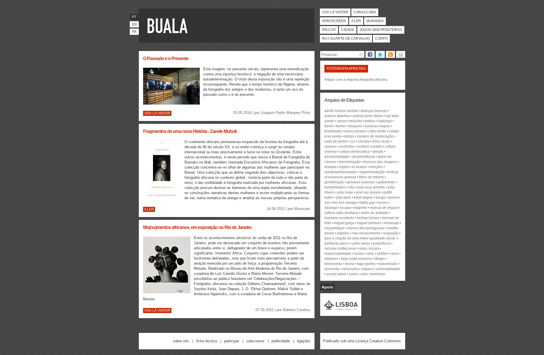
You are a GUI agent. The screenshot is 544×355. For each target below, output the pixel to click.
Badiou (370, 121)
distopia (330, 167)
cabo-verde (377, 131)
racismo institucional (340, 248)
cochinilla (346, 146)
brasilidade (333, 131)
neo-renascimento (366, 233)
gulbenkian (386, 182)
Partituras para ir (337, 243)
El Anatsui (359, 167)
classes (330, 146)
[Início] (169, 25)
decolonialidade (336, 157)
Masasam (302, 209)
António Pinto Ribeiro (367, 116)
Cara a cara (365, 12)
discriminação (349, 162)
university (331, 269)
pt (134, 17)
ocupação (390, 233)
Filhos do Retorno (371, 177)
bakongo (385, 121)
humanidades (335, 187)
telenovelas (333, 264)
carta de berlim (335, 141)
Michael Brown (368, 218)
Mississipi (391, 223)
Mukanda (375, 21)
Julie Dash (343, 197)
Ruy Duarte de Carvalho (346, 39)
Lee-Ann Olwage (345, 203)
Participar (231, 341)
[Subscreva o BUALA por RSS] (390, 54)
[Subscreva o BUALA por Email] (400, 54)
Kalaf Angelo (363, 197)
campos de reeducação (375, 136)
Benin (328, 126)
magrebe (360, 208)
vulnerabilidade (388, 269)
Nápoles (343, 233)
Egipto (344, 167)
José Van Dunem (368, 192)
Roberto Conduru (296, 310)
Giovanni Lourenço (361, 182)
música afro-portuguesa (365, 228)
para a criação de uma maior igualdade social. (360, 238)
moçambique (334, 228)
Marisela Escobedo (339, 218)
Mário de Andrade (374, 213)
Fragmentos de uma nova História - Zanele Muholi (189, 131)
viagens (367, 269)
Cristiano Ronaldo (369, 146)
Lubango (330, 208)
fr (134, 32)
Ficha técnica (206, 341)
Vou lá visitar (335, 12)
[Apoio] (340, 313)
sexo (394, 254)
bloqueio (355, 126)
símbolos (331, 259)
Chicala (363, 141)
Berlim (341, 126)
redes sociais (369, 248)
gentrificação (334, 182)
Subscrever (255, 341)
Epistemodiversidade (340, 172)
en (134, 24)
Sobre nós (181, 341)
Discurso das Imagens (380, 162)
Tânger (380, 259)
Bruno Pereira (355, 131)
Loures (382, 203)
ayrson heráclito (349, 121)
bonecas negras (377, 126)
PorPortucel (381, 243)
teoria (349, 264)
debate (378, 152)
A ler (356, 21)
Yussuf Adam (336, 274)
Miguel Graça (344, 223)
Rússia (359, 254)
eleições (376, 167)
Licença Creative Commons (378, 341)
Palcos (329, 30)
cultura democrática (354, 152)
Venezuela (350, 269)
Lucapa (345, 208)
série (370, 254)
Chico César (381, 141)
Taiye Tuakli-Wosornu (356, 259)
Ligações (304, 341)
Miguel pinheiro (369, 223)
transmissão (388, 264)
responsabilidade (337, 254)
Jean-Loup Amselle (371, 187)
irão (351, 187)
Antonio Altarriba (337, 116)
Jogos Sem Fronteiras (381, 30)
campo (349, 136)
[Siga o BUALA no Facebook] (370, 54)
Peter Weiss (361, 243)
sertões (382, 254)
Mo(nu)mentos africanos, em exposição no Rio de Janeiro (197, 227)
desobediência (363, 157)
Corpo (381, 39)
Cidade (347, 30)
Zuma (353, 274)
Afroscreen (334, 21)
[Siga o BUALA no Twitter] (380, 54)
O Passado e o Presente (165, 58)
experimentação (372, 172)
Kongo (380, 197)
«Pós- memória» (372, 274)
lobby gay (367, 203)
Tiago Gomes (366, 264)
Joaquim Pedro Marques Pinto (285, 112)
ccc (352, 141)
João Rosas (345, 192)
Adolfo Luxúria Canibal (341, 111)
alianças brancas (373, 111)
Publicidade (280, 341)
